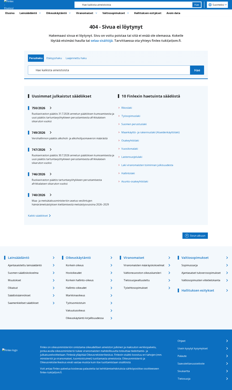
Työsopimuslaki (130, 116)
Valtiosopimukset (113, 13)
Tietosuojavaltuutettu (137, 280)
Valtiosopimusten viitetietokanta (200, 280)
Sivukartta (184, 371)
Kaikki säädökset (38, 215)
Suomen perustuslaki (134, 124)
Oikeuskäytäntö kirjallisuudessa (85, 318)
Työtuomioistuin (76, 303)
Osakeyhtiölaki (130, 140)
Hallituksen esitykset (147, 13)
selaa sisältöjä (102, 40)
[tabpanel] (116, 70)
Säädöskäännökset (19, 295)
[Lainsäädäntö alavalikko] (40, 13)
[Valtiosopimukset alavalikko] (128, 13)
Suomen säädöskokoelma (23, 273)
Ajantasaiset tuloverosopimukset (201, 273)
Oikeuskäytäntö (56, 13)
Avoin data (173, 13)
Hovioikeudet (74, 273)
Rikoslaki (126, 107)
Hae (196, 4)
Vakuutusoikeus (75, 310)
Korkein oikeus (75, 265)
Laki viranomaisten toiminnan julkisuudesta (147, 165)
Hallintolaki (128, 173)
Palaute (182, 356)
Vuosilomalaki (129, 148)
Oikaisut (13, 288)
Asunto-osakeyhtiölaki (134, 181)
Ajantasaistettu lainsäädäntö (25, 265)
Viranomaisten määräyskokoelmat (144, 265)
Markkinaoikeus (75, 295)
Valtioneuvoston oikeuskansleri (142, 273)
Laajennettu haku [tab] (76, 58)
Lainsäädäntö (28, 13)
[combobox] (133, 5)
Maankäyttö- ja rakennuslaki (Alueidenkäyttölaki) (150, 132)
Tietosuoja (184, 378)
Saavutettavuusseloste (191, 363)
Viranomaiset (84, 13)
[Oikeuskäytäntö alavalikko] (69, 13)
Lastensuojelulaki (131, 157)
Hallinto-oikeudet (76, 288)
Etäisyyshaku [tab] (54, 58)
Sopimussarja (189, 265)
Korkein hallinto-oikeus (80, 280)
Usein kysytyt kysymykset (193, 348)
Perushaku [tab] (36, 58)
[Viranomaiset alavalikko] (96, 13)
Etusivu (10, 13)
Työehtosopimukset (136, 288)
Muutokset (14, 280)
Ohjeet (181, 341)
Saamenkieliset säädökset (23, 303)
